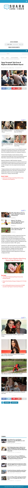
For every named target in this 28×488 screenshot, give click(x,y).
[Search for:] (14, 53)
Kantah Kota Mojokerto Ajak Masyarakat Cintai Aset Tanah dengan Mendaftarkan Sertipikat (16, 471)
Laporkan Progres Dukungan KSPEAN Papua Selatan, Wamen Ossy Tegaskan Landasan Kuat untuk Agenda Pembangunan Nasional (16, 457)
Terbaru (3, 436)
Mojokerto (7, 402)
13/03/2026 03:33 (11, 480)
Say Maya (12, 67)
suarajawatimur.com (19, 486)
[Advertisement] (14, 26)
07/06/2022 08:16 (5, 67)
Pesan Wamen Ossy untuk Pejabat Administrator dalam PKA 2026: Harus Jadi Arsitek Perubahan (16, 440)
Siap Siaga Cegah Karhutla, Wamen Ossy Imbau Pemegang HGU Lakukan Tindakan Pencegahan (16, 464)
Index (7, 57)
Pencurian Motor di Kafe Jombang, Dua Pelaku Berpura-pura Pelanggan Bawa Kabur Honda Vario (16, 478)
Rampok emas (14, 402)
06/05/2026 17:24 (11, 466)
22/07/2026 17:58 (11, 452)
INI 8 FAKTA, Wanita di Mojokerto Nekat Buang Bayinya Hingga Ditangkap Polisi (14, 259)
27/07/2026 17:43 (11, 443)
